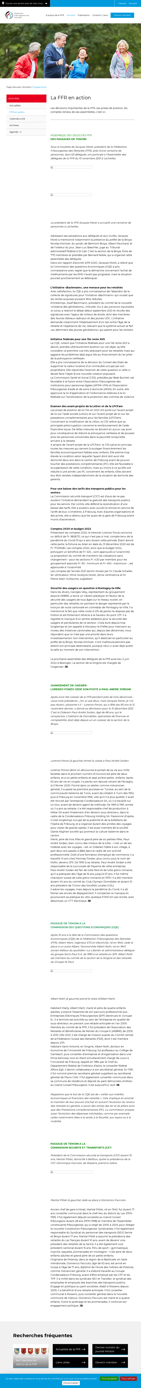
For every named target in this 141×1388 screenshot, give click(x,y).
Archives (14, 125)
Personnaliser (70, 1383)
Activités (71, 15)
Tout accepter (109, 1378)
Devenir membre (122, 15)
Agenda (14, 132)
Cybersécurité (17, 118)
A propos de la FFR (55, 15)
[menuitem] (122, 3)
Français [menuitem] (122, 3)
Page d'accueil (13, 87)
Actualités (15, 105)
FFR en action (17, 112)
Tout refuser (128, 1378)
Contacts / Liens (100, 15)
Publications (84, 15)
